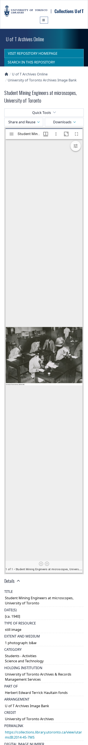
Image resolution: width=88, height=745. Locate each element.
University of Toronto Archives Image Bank (42, 80)
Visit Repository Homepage (32, 53)
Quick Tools (41, 112)
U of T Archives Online (30, 74)
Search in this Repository (31, 62)
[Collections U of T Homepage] (6, 74)
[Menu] (44, 20)
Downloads (62, 122)
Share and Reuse (21, 122)
